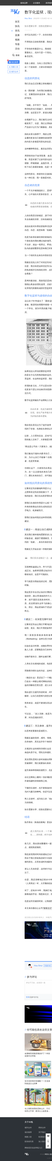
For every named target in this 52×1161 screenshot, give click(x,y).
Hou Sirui (28, 18)
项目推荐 (28, 1132)
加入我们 (42, 1141)
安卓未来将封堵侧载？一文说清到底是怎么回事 (37, 1082)
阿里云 (47, 1154)
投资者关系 (29, 1141)
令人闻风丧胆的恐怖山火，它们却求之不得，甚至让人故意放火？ (37, 1109)
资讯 (17, 30)
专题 (17, 44)
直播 (17, 35)
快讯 (17, 26)
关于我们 (42, 1132)
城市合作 (28, 1127)
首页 (17, 21)
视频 (17, 39)
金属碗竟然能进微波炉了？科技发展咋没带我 (37, 1054)
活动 (17, 48)
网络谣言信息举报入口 (33, 1147)
